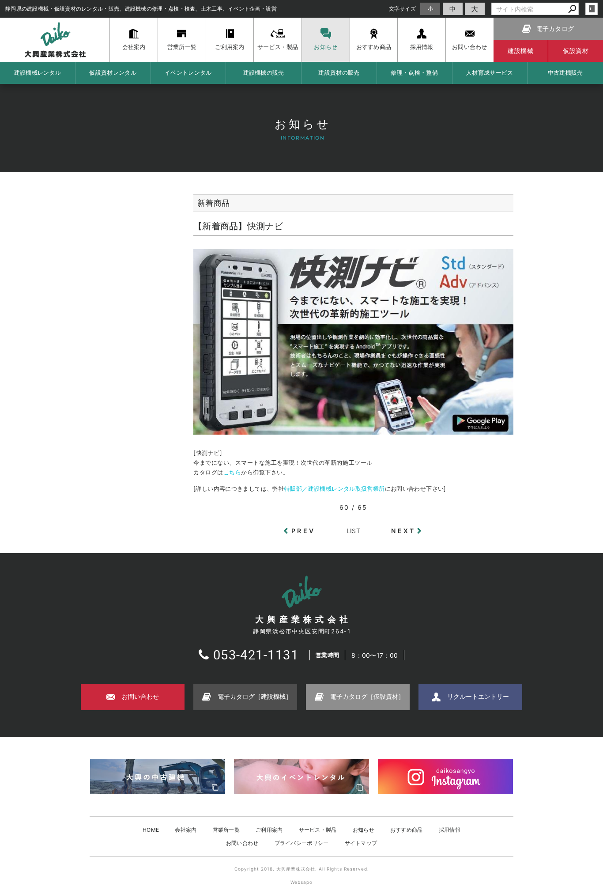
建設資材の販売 (338, 72)
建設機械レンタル (37, 72)
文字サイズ (402, 8)
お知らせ (363, 829)
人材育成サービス (489, 72)
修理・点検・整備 (414, 72)
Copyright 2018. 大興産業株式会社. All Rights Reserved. (301, 868)
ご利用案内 (269, 829)
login (591, 9)
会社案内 (185, 829)
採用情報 (449, 829)
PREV (303, 530)
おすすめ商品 (406, 829)
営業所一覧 (226, 829)
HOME (151, 829)
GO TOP (576, 802)
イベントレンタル (188, 72)
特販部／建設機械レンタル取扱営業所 (334, 488)
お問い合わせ (242, 843)
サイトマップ (361, 843)
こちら (232, 472)
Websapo (301, 882)
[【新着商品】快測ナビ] (353, 430)
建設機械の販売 (263, 72)
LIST (353, 530)
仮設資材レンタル (112, 72)
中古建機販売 (565, 72)
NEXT (403, 530)
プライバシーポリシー (302, 843)
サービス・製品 (318, 829)
